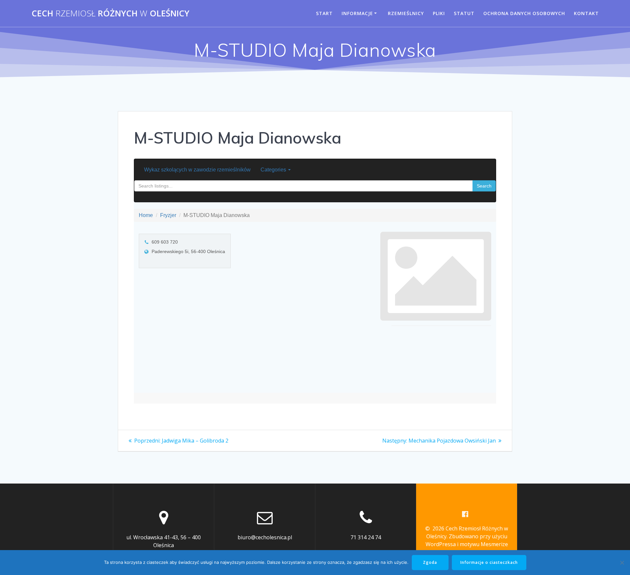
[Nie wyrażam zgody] (622, 562)
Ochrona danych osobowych (524, 13)
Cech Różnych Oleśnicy (110, 13)
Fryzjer (168, 215)
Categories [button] (274, 169)
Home (146, 215)
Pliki (439, 13)
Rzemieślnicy (406, 13)
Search (484, 185)
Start (324, 13)
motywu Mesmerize (484, 544)
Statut (464, 13)
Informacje (357, 13)
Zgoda (430, 562)
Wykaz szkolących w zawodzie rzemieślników (197, 169)
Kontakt (586, 13)
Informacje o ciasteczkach (489, 562)
